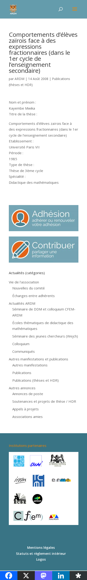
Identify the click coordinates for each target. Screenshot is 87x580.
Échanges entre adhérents (33, 295)
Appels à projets (25, 409)
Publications (21, 372)
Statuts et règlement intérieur (41, 553)
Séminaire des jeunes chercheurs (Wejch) (45, 336)
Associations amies (27, 416)
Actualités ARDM (22, 303)
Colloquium (20, 343)
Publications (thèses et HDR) (35, 380)
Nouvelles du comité (28, 288)
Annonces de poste (27, 393)
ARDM (19, 79)
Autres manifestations (30, 365)
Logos (41, 559)
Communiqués (23, 351)
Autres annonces (22, 388)
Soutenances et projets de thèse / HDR (44, 401)
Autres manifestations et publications (38, 359)
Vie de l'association (24, 282)
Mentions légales (41, 547)
